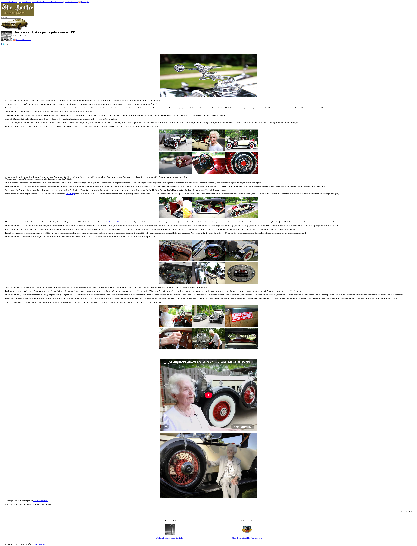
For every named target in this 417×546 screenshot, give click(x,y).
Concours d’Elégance (116, 222)
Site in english (85, 2)
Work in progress (15, 2)
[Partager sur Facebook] (2, 44)
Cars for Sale (69, 2)
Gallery (28, 2)
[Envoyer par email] (7, 44)
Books (24, 2)
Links (76, 2)
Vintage (61, 2)
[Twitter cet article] (4, 44)
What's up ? (5, 2)
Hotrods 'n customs (52, 2)
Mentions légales (41, 544)
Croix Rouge (70, 194)
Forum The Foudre (38, 2)
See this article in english (23, 40)
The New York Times (40, 501)
